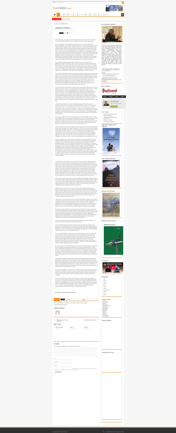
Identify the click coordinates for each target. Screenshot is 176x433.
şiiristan (104, 291)
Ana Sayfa (55, 15)
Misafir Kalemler (81, 14)
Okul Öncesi (105, 302)
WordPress (113, 431)
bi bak (104, 282)
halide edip (67, 302)
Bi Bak (66, 14)
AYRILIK (86, 327)
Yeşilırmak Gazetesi (107, 305)
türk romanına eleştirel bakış (60, 304)
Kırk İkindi (105, 313)
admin (59, 30)
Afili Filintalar (105, 304)
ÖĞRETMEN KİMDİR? (107, 115)
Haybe (75, 14)
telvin (104, 293)
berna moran (60, 302)
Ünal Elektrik (105, 301)
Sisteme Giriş (61, 2)
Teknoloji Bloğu (106, 316)
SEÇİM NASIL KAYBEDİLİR (67, 19)
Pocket (65, 33)
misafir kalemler (106, 290)
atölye (104, 280)
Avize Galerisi (105, 315)
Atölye (62, 14)
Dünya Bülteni (105, 307)
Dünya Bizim (105, 309)
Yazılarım (101, 14)
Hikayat (87, 14)
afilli (59, 23)
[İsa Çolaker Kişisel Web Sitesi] (62, 8)
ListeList (104, 311)
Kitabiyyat (55, 2)
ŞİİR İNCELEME (59, 327)
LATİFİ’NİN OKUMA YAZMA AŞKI (110, 114)
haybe (104, 286)
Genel (104, 285)
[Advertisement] (108, 397)
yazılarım (105, 294)
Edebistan (104, 310)
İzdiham (104, 314)
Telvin (96, 14)
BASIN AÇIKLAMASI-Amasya (90, 320)
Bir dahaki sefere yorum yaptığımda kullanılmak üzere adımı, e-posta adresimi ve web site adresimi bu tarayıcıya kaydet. (75, 369)
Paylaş (69, 299)
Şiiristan (92, 14)
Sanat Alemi (105, 308)
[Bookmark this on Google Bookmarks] (67, 33)
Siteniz (55, 365)
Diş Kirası (71, 14)
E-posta (55, 361)
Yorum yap (73, 30)
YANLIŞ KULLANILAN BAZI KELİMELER (62, 320)
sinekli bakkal (83, 302)
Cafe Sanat (105, 306)
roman (78, 302)
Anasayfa (56, 23)
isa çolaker (72, 302)
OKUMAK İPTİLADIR (107, 120)
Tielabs (122, 431)
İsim (55, 358)
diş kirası (105, 283)
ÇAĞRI (71, 327)
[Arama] (123, 3)
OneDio (104, 303)
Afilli (58, 14)
